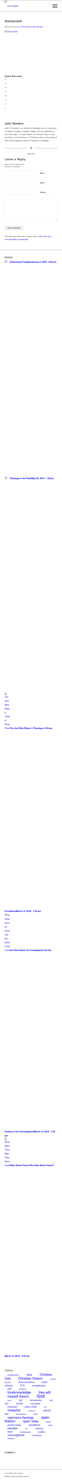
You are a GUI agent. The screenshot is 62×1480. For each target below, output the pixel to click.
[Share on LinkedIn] (8, 95)
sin (26, 1428)
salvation (12, 1428)
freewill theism (18, 1396)
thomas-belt (13, 21)
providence (34, 1424)
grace (9, 1400)
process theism (14, 1424)
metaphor (14, 1410)
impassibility (35, 1403)
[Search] (46, 6)
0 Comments (24, 27)
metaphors (31, 1411)
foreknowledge (19, 1392)
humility (19, 1403)
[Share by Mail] (8, 108)
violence (10, 1438)
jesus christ (31, 1406)
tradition (41, 1431)
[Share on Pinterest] (8, 91)
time (9, 1431)
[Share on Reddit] (8, 104)
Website (43, 192)
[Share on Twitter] (8, 83)
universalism (37, 1435)
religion (50, 1425)
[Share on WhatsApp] (8, 87)
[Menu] (53, 6)
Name (42, 173)
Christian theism (30, 1378)
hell (20, 1400)
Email (42, 182)
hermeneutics (36, 1400)
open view (30, 1421)
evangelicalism (39, 1385)
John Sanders (37, 27)
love (45, 1407)
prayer (48, 1421)
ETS (22, 1385)
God (41, 1396)
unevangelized (15, 1435)
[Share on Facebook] (8, 79)
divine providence (26, 1381)
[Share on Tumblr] (8, 100)
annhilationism (13, 1375)
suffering (39, 1428)
